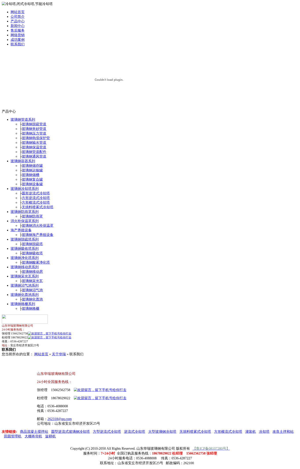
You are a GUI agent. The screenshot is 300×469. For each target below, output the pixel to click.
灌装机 (250, 431)
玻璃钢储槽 (30, 175)
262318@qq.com (59, 419)
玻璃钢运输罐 (32, 170)
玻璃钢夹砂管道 (34, 129)
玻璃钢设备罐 (32, 184)
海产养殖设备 (21, 230)
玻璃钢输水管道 (34, 142)
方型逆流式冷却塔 (107, 431)
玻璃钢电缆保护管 (36, 138)
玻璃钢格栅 (30, 308)
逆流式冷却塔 (134, 431)
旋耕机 (50, 436)
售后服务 (18, 30)
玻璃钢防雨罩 (32, 216)
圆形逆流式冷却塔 (36, 193)
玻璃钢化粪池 (32, 299)
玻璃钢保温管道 (34, 147)
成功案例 (18, 39)
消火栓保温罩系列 (25, 221)
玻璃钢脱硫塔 (32, 244)
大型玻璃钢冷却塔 (162, 431)
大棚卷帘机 (33, 436)
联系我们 (18, 44)
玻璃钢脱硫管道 (34, 124)
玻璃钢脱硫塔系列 (25, 239)
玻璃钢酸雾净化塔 (36, 262)
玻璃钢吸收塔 (32, 253)
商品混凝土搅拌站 (34, 431)
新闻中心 (18, 26)
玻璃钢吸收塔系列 (25, 248)
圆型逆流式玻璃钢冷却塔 (70, 431)
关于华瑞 (59, 354)
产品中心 (18, 21)
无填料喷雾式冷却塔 (37, 207)
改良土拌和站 (283, 431)
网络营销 (18, 35)
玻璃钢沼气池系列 (25, 285)
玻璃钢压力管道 (34, 133)
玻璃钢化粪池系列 (25, 294)
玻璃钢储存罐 (32, 165)
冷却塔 (264, 431)
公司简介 (18, 16)
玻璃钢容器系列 (23, 161)
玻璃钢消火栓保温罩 (37, 225)
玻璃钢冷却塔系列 (25, 188)
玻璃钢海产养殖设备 (37, 235)
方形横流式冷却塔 (36, 202)
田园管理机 (13, 436)
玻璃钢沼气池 (32, 290)
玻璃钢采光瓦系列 (25, 276)
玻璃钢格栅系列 (23, 304)
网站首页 (18, 12)
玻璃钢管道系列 (23, 119)
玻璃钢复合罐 (32, 179)
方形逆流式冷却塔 (36, 198)
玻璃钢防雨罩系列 (25, 212)
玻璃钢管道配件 (34, 152)
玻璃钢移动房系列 (25, 267)
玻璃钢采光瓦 (32, 281)
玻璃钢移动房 (32, 271)
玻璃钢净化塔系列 (25, 258)
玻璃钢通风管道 (34, 156)
